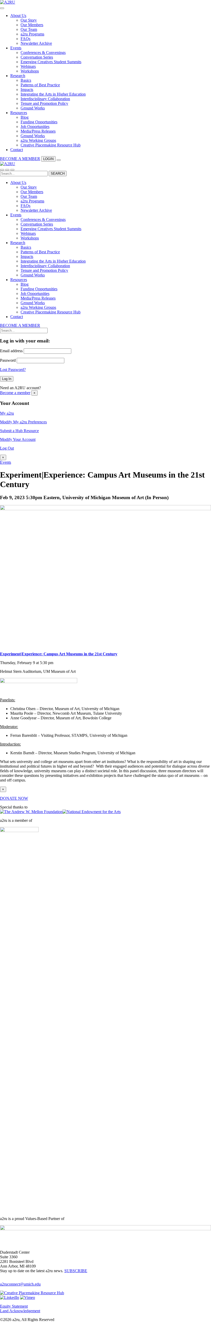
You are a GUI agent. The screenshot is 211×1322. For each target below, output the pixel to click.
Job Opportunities (35, 126)
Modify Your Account (18, 439)
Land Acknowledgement (20, 1311)
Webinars (28, 66)
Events (15, 48)
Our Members (32, 25)
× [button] (34, 393)
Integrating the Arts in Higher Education (53, 94)
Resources (18, 112)
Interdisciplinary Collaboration (45, 99)
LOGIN (48, 159)
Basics (26, 80)
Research (17, 75)
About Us (18, 15)
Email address (11, 351)
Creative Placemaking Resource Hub (51, 145)
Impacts (27, 89)
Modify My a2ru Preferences (23, 422)
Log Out (7, 448)
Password (8, 360)
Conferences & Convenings (43, 52)
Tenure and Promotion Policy (44, 103)
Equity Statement (14, 1306)
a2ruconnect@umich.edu (20, 1284)
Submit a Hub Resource (19, 431)
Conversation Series (37, 57)
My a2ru (7, 413)
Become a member (15, 392)
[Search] (59, 160)
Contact (16, 149)
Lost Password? (13, 369)
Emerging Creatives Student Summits (51, 62)
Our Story (29, 20)
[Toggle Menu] (2, 8)
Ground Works (33, 108)
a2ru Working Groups (38, 140)
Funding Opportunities (39, 122)
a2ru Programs (32, 34)
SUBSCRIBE (75, 1271)
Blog (25, 117)
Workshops (30, 71)
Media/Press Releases (38, 131)
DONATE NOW (14, 798)
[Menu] (12, 170)
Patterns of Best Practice (40, 85)
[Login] (2, 170)
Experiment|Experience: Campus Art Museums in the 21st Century (58, 654)
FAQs (25, 38)
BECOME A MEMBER (20, 158)
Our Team (29, 29)
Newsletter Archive (36, 43)
